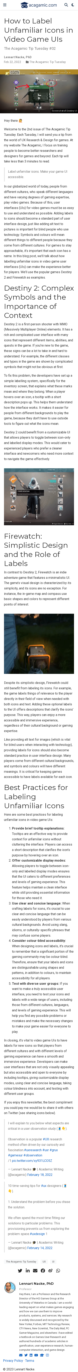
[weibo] (50, 1271)
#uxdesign (37, 1234)
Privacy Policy (13, 1361)
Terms (29, 1361)
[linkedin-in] (28, 1271)
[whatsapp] (58, 1271)
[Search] (66, 5)
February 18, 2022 (39, 1175)
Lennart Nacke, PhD (36, 1284)
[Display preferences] (73, 5)
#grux (54, 1150)
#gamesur (15, 1155)
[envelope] (35, 1271)
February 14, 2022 (39, 1248)
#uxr (45, 1150)
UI (53, 1261)
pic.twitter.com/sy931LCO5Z (32, 1161)
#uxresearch (33, 1150)
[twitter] (20, 1271)
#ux (43, 1186)
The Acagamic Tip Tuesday (47, 62)
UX (44, 1261)
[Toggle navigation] (4, 5)
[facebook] (43, 1271)
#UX (46, 1139)
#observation (32, 1155)
